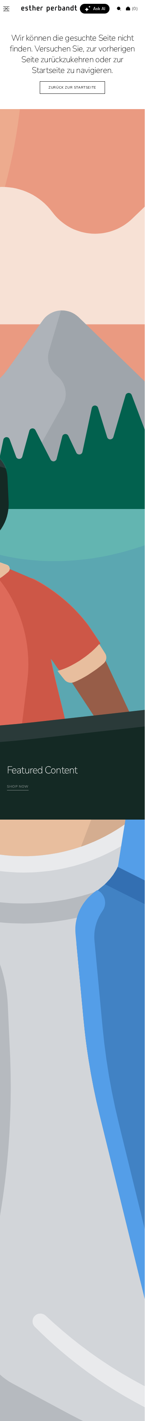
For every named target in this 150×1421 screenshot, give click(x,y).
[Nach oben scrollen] (134, 1410)
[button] (6, 8)
